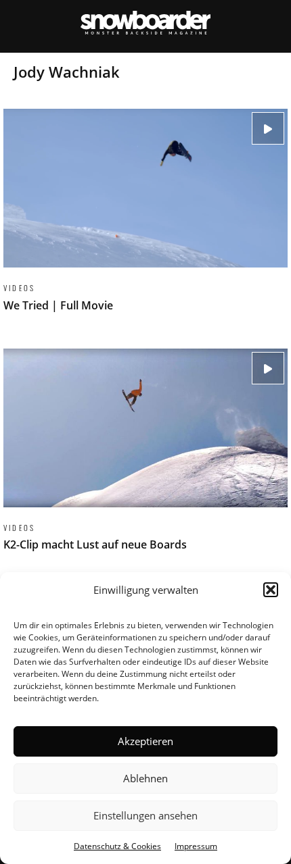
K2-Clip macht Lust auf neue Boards (145, 458)
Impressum (196, 846)
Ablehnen (145, 778)
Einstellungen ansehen (145, 815)
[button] (270, 589)
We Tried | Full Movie (145, 218)
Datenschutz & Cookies (117, 846)
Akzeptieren (145, 741)
